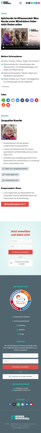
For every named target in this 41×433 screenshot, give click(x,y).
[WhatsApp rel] (32, 3)
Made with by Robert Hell (20, 428)
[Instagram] (29, 3)
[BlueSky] (36, 3)
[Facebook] (27, 3)
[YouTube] (39, 3)
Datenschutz (14, 426)
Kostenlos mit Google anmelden (22, 263)
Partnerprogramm (24, 426)
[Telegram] (34, 3)
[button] (20, 3)
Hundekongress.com (16, 424)
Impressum (32, 424)
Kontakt (26, 424)
